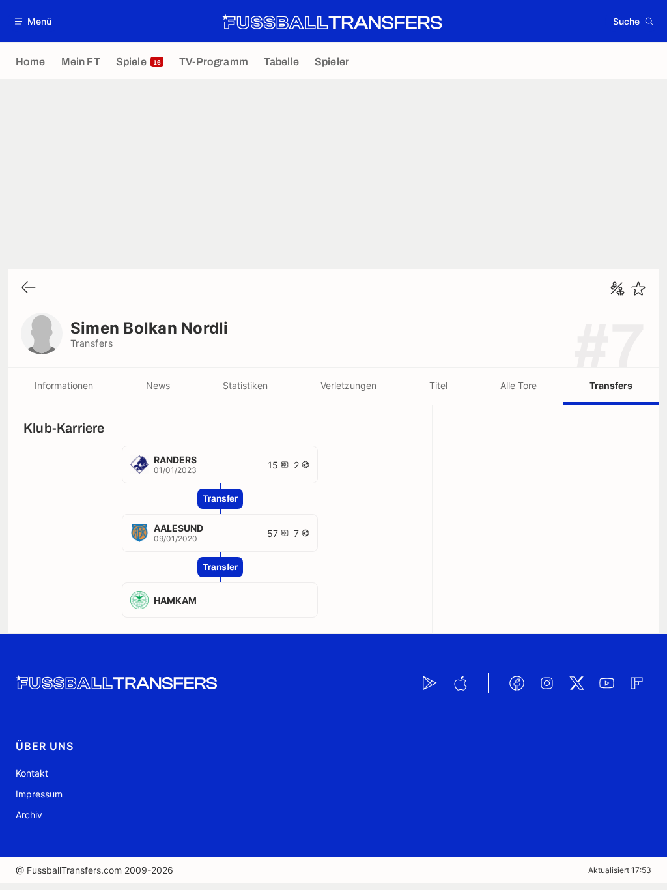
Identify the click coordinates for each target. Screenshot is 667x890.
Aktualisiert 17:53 (619, 870)
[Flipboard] (636, 683)
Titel (438, 385)
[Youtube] (606, 683)
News (158, 385)
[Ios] (460, 683)
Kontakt (32, 773)
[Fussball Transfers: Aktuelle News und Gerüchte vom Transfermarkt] (332, 21)
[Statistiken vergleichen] (617, 288)
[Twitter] (576, 683)
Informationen (64, 385)
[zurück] (28, 288)
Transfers (610, 385)
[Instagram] (546, 683)
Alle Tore (518, 385)
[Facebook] (516, 683)
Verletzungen (348, 385)
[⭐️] (638, 288)
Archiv (29, 814)
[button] (33, 21)
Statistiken (245, 385)
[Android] (430, 683)
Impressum (39, 793)
